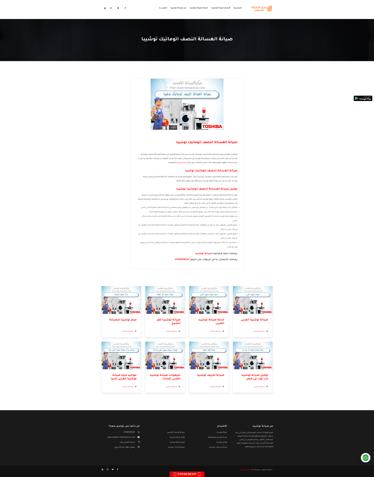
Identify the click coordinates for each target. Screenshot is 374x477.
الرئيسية (238, 8)
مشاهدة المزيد (259, 331)
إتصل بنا (163, 8)
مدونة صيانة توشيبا (199, 8)
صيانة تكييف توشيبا (210, 375)
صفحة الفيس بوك (127, 442)
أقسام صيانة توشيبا (220, 8)
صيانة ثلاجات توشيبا (176, 447)
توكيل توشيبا (221, 442)
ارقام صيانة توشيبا (177, 437)
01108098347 (182, 259)
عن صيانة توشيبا (178, 8)
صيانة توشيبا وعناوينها (217, 437)
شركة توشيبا (222, 432)
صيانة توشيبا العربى (254, 320)
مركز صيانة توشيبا (177, 442)
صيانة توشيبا (181, 163)
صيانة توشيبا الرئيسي (176, 432)
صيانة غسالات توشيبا (218, 447)
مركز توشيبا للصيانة (123, 320)
